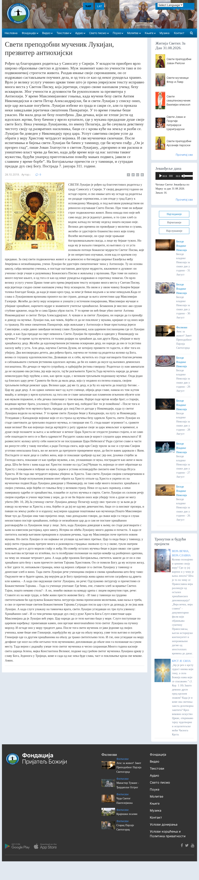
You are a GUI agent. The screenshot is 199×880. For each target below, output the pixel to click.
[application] (174, 176)
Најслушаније (174, 230)
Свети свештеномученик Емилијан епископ (179, 100)
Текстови (157, 768)
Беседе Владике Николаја (181, 246)
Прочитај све (184, 154)
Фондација (158, 754)
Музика (155, 810)
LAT (99, 6)
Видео (154, 761)
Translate (186, 9)
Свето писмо (160, 782)
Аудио (154, 775)
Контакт (156, 817)
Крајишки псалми (126, 814)
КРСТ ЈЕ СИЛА (181, 661)
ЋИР (88, 6)
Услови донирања (163, 824)
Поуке (154, 789)
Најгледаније (174, 214)
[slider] (187, 175)
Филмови (181, 327)
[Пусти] (160, 176)
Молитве (156, 796)
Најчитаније (174, 222)
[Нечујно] (183, 176)
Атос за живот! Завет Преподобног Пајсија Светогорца (128, 767)
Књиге (155, 803)
